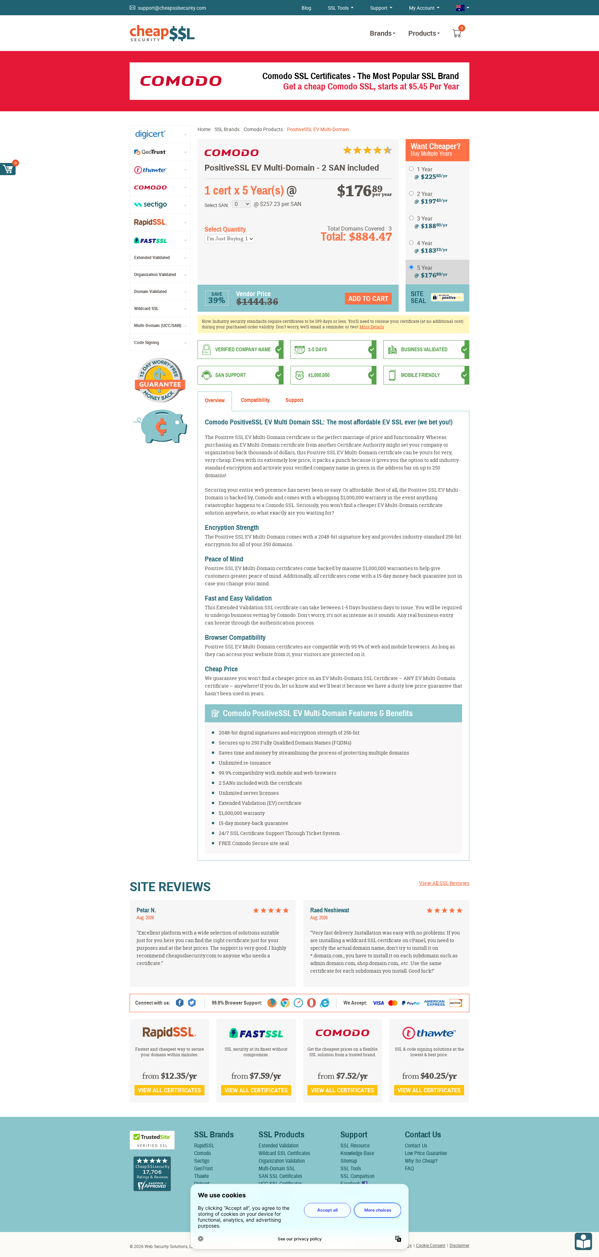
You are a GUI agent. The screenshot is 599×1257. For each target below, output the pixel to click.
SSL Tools (338, 8)
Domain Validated (150, 291)
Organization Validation (282, 1160)
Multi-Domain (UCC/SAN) (157, 325)
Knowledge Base (357, 1153)
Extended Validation (278, 1145)
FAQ (409, 1168)
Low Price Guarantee (426, 1153)
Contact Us (416, 1145)
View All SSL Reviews (444, 883)
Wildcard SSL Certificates (284, 1153)
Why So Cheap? (421, 1160)
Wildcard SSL (146, 308)
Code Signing (146, 342)
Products (422, 33)
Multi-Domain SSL (277, 1168)
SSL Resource (355, 1145)
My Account (422, 8)
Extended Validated (152, 257)
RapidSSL (204, 1145)
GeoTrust (203, 1168)
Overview (215, 400)
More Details (371, 327)
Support (379, 8)
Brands (381, 33)
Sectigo (201, 1160)
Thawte (201, 1176)
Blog (306, 8)
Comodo (202, 1153)
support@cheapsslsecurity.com (172, 8)
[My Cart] (8, 169)
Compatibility (255, 400)
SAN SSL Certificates (280, 1176)
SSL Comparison (357, 1176)
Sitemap (348, 1160)
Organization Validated (155, 274)
